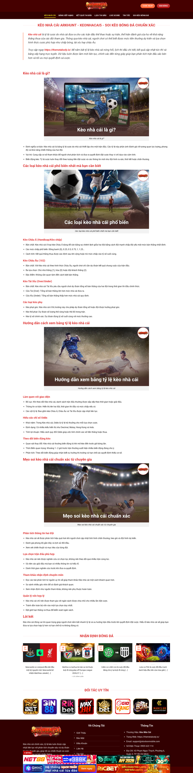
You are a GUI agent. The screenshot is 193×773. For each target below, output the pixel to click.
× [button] (139, 344)
